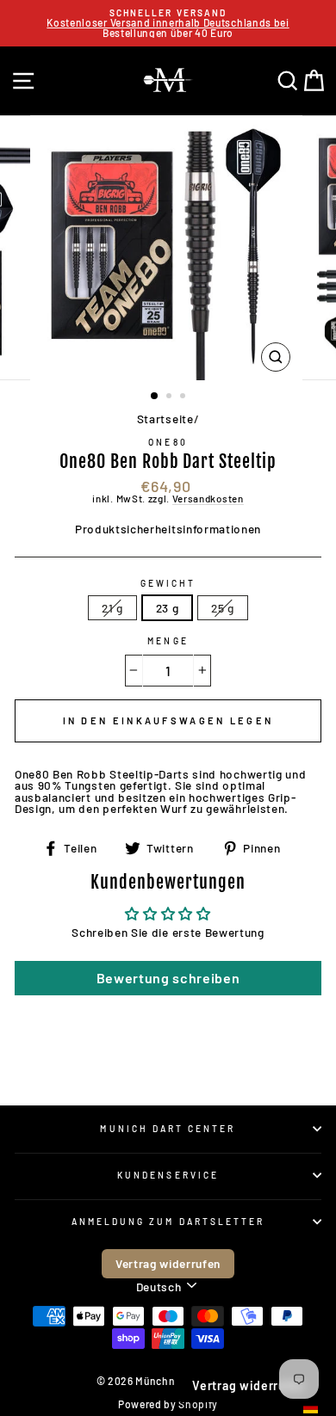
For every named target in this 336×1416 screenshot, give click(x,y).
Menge (167, 641)
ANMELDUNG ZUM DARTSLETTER (168, 1221)
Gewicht (168, 583)
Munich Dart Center (167, 1129)
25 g (222, 607)
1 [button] (155, 396)
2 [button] (170, 397)
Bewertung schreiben (168, 978)
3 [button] (184, 397)
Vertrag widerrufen (168, 1263)
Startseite (165, 418)
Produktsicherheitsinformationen (168, 528)
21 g (112, 607)
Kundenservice (168, 1175)
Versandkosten (208, 499)
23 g (167, 607)
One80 (167, 442)
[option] (168, 23)
